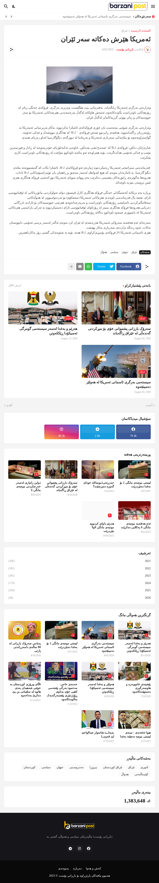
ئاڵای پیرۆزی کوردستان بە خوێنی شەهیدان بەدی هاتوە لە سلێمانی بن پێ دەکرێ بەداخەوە (25, 690)
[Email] (80, 266)
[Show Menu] (153, 6)
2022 (79, 568)
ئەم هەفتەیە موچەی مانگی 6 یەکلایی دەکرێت (136, 525)
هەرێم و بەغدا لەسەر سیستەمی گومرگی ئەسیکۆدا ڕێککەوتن (48, 331)
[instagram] (79, 848)
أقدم (9, 405)
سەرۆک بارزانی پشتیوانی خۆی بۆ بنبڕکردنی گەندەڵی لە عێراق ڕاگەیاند (119, 331)
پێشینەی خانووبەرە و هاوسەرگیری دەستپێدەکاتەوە (138, 688)
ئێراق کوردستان (112, 767)
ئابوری (144, 767)
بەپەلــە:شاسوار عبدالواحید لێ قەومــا (98, 734)
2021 (79, 561)
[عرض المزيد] (71, 266)
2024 (79, 583)
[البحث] (5, 6)
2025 (79, 590)
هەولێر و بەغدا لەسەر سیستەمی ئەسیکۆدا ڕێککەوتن (101, 688)
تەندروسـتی (76, 767)
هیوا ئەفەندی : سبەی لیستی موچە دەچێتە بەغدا (135, 734)
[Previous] (11, 16)
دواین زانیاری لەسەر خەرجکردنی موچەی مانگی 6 (28, 486)
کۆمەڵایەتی (141, 774)
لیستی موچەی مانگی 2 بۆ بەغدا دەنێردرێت (104, 16)
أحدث (149, 405)
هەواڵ (104, 252)
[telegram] (70, 848)
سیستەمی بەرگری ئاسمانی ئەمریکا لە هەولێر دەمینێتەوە (118, 384)
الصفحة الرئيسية (141, 30)
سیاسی (114, 252)
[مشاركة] (11, 49)
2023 (79, 575)
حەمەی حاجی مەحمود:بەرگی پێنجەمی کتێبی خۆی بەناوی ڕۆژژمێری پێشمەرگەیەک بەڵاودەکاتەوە (62, 692)
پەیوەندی (63, 868)
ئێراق (124, 30)
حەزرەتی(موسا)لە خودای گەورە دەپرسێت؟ (98, 484)
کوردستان (29, 767)
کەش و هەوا (93, 868)
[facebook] (88, 848)
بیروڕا (93, 767)
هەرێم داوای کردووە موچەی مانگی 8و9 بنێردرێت (102, 527)
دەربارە (77, 868)
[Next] (6, 16)
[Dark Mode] (14, 6)
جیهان (125, 252)
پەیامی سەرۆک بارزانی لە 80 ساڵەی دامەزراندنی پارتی (25, 647)
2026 (79, 597)
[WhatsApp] (88, 266)
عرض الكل (15, 285)
